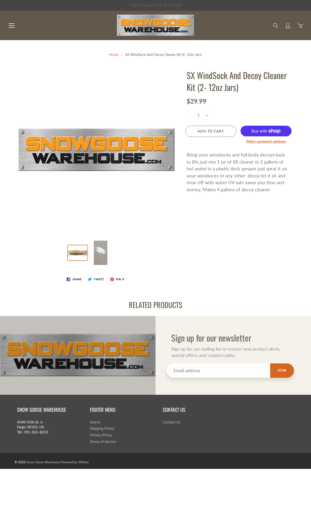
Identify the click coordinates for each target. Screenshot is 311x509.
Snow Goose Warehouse (43, 462)
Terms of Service (103, 441)
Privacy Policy (101, 435)
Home (113, 55)
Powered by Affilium (75, 462)
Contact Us (172, 422)
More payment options (266, 141)
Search (95, 422)
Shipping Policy (102, 428)
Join (282, 370)
